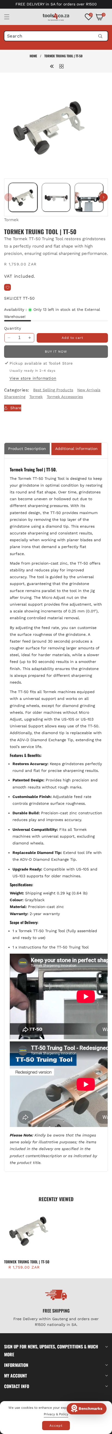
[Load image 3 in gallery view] (89, 197)
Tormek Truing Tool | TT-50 (26, 1261)
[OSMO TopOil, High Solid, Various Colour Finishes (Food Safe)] (52, 66)
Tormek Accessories (65, 396)
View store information (33, 378)
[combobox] (56, 36)
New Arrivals (88, 390)
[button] (10, 17)
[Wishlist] (7, 287)
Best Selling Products (53, 390)
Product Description (27, 448)
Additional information (76, 448)
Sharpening (14, 396)
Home (33, 56)
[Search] (100, 36)
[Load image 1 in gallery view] (23, 197)
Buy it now (56, 351)
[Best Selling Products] (61, 66)
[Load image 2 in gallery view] (56, 197)
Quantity (12, 328)
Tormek (11, 219)
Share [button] (15, 408)
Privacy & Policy (56, 1414)
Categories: (16, 390)
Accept (56, 1425)
